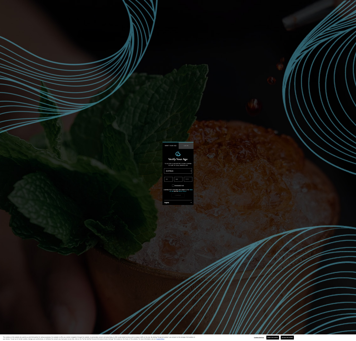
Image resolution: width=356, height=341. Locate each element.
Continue (178, 195)
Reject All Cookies (272, 337)
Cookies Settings (259, 337)
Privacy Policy (182, 191)
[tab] (171, 145)
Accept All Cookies (287, 337)
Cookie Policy (160, 339)
